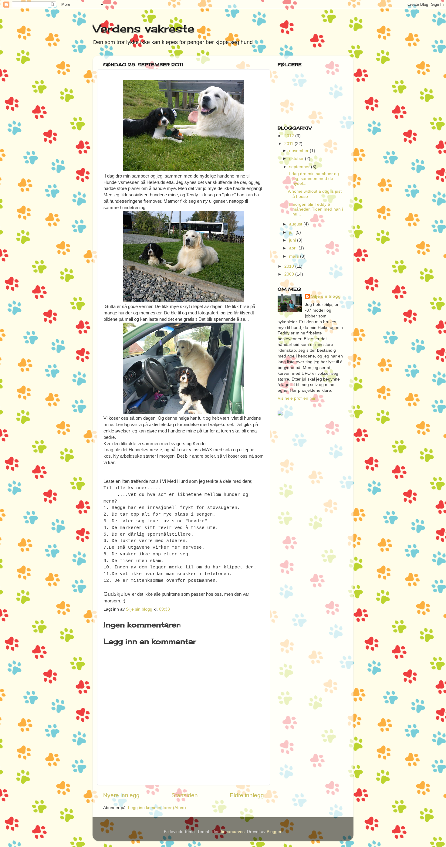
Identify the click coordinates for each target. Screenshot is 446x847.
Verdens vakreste (143, 28)
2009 (289, 274)
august (296, 224)
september (300, 166)
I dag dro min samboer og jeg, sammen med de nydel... (313, 178)
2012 (289, 136)
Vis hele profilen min (297, 398)
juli (292, 232)
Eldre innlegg (247, 795)
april (294, 248)
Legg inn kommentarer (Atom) (157, 807)
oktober (297, 158)
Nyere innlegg (121, 795)
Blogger (274, 831)
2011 (289, 143)
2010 (289, 266)
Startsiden (184, 795)
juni (293, 240)
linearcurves (233, 831)
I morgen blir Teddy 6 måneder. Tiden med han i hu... (315, 209)
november (299, 150)
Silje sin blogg (326, 296)
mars (294, 256)
